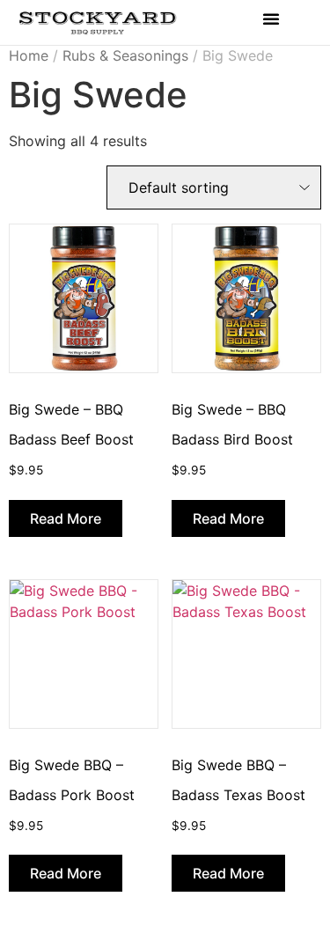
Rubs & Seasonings (125, 55)
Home (28, 55)
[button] (271, 18)
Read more (65, 518)
